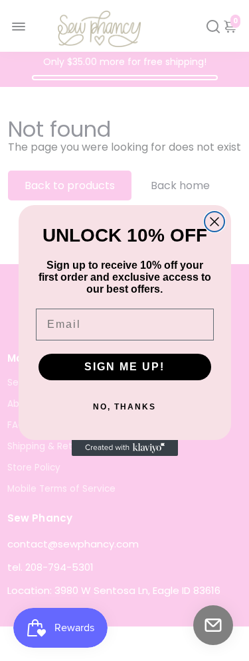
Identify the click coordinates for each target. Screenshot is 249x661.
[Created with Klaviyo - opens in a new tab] (125, 448)
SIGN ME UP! (124, 366)
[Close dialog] (214, 222)
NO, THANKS (124, 406)
